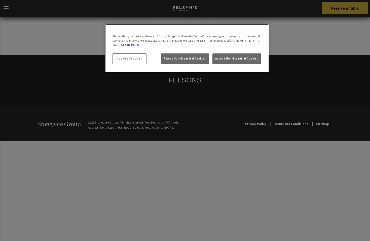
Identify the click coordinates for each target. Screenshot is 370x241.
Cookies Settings (129, 58)
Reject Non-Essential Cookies (185, 58)
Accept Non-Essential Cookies (236, 58)
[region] (187, 48)
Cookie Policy (130, 45)
